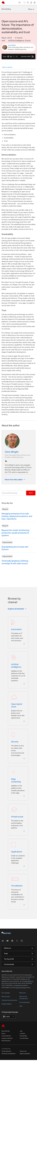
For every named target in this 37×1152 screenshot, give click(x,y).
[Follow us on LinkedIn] (6, 461)
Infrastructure (17, 816)
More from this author (14, 479)
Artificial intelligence (16, 40)
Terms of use (23, 1051)
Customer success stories (9, 1000)
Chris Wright (12, 45)
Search (31, 493)
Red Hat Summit (6, 1040)
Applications (16, 851)
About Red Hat (6, 1031)
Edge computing (16, 780)
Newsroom (22, 993)
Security (14, 741)
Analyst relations (7, 1004)
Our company (6, 993)
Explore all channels (16, 609)
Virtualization (17, 885)
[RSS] (32, 56)
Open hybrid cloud (16, 705)
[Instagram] (22, 941)
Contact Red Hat (6, 1036)
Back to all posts (7, 67)
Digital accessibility (25, 1053)
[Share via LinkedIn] (11, 56)
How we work (6, 996)
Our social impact (24, 1002)
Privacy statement (6, 1051)
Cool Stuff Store (24, 1038)
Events (28, 40)
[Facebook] (12, 941)
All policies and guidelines (8, 1053)
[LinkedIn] (3, 941)
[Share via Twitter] (14, 56)
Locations (22, 1033)
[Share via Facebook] (8, 56)
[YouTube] (7, 941)
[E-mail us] (16, 56)
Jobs (20, 1006)
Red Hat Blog (6, 9)
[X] (17, 941)
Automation (16, 629)
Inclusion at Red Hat (7, 1038)
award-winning (20, 987)
